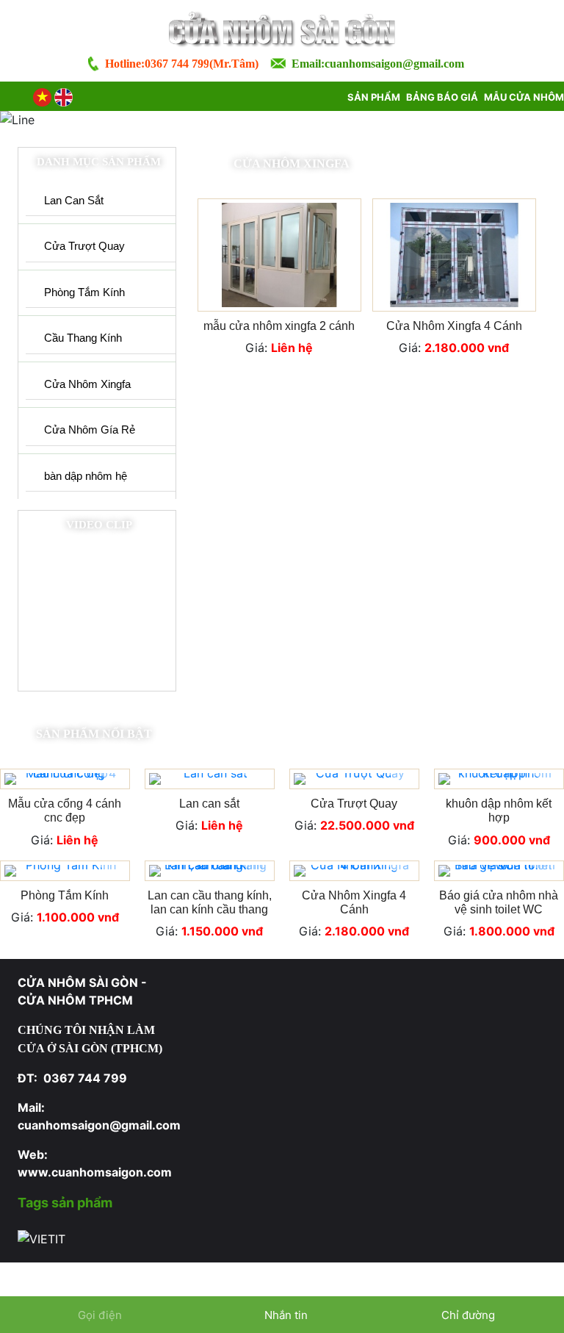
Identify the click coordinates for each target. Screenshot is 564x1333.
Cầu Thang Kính (83, 337)
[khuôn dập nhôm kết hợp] (499, 779)
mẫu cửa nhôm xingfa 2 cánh (279, 326)
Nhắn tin (284, 1315)
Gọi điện (100, 1315)
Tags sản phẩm (65, 1202)
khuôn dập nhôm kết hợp (499, 810)
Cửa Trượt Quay (84, 246)
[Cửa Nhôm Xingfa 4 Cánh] (454, 255)
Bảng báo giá (442, 97)
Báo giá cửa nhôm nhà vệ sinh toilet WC (498, 902)
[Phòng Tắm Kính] (65, 871)
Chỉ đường (468, 1315)
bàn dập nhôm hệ (85, 476)
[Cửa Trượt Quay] (354, 779)
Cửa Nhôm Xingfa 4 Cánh (454, 326)
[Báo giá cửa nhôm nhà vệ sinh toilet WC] (499, 871)
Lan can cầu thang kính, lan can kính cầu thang (210, 902)
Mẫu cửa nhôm (524, 97)
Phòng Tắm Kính (84, 292)
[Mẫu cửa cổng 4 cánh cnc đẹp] (65, 779)
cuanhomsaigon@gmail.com (394, 63)
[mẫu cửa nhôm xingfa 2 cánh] (279, 255)
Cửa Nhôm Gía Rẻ (89, 429)
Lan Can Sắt (74, 200)
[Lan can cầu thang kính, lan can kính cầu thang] (209, 871)
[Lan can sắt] (209, 779)
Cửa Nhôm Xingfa (87, 384)
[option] (282, 860)
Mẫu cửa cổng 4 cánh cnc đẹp (64, 810)
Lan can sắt (209, 803)
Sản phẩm (373, 97)
